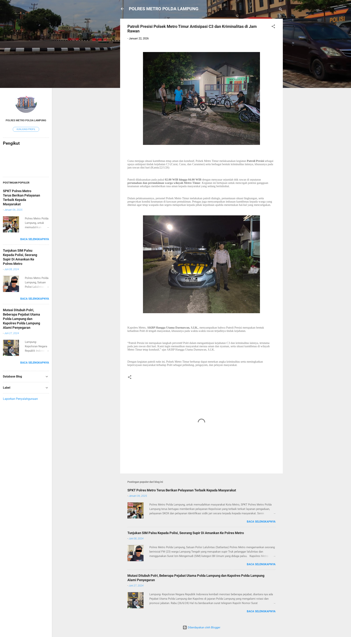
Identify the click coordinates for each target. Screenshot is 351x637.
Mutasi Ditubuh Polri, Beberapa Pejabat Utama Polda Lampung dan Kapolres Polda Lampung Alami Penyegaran (21, 318)
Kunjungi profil (26, 129)
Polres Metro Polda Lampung (26, 120)
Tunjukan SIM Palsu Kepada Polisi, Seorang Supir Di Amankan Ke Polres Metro (185, 533)
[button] (273, 27)
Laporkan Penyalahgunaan (20, 399)
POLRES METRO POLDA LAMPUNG (163, 8)
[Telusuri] (280, 10)
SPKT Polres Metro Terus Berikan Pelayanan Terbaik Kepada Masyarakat (181, 490)
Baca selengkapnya (261, 521)
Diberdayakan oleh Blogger (203, 627)
